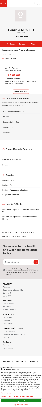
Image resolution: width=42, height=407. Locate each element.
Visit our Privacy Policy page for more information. (17, 396)
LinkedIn (32, 362)
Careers (6, 345)
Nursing (6, 337)
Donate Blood (8, 323)
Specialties (11, 44)
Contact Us (7, 296)
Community (7, 293)
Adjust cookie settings (8, 393)
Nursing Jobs (8, 348)
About (33, 44)
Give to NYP (7, 318)
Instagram (6, 362)
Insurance (22, 44)
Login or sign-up (11, 81)
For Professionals (9, 331)
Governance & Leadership (13, 290)
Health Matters (8, 304)
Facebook (19, 362)
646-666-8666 (22, 36)
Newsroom (7, 307)
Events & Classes (9, 309)
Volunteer (6, 320)
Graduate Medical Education (14, 334)
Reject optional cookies (21, 405)
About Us (6, 287)
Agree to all (21, 401)
